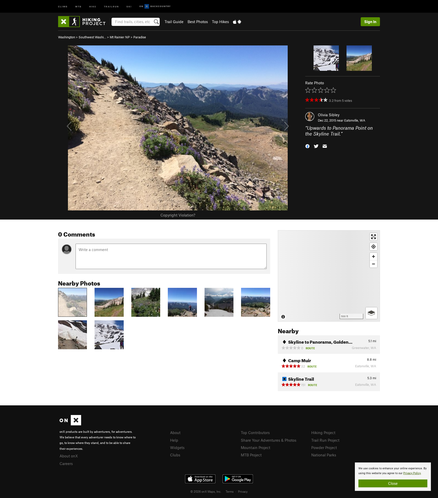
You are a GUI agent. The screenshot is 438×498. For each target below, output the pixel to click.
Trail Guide (174, 21)
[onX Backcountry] (155, 6)
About (175, 432)
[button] (307, 145)
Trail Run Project (325, 440)
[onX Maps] (70, 424)
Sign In (370, 21)
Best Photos (198, 21)
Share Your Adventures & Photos (268, 440)
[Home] (84, 21)
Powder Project (324, 447)
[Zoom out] (373, 264)
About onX (69, 456)
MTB (78, 6)
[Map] (329, 275)
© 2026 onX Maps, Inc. (205, 491)
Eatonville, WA (354, 120)
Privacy (243, 491)
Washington (66, 37)
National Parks (323, 455)
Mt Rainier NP (120, 37)
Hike (92, 6)
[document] (392, 476)
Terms (230, 491)
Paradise (139, 37)
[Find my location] (373, 246)
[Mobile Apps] (237, 21)
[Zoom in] (373, 256)
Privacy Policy (412, 473)
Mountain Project (255, 447)
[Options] (371, 313)
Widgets (177, 447)
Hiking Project (323, 432)
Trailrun (111, 6)
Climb (63, 6)
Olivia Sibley (328, 114)
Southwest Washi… (92, 37)
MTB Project (251, 455)
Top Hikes (220, 21)
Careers (66, 463)
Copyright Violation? (177, 215)
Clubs (175, 455)
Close (393, 483)
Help (174, 440)
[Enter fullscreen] (373, 236)
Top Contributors (255, 432)
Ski (129, 6)
